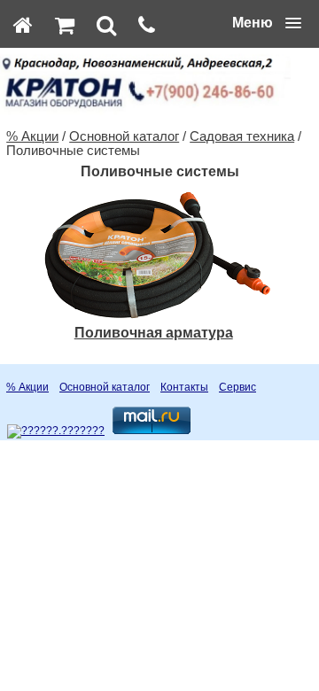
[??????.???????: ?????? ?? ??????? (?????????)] (56, 431)
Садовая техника (242, 136)
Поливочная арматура (153, 332)
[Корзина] (64, 25)
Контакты (184, 387)
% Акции (32, 136)
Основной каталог (124, 136)
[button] (266, 23)
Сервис (237, 387)
